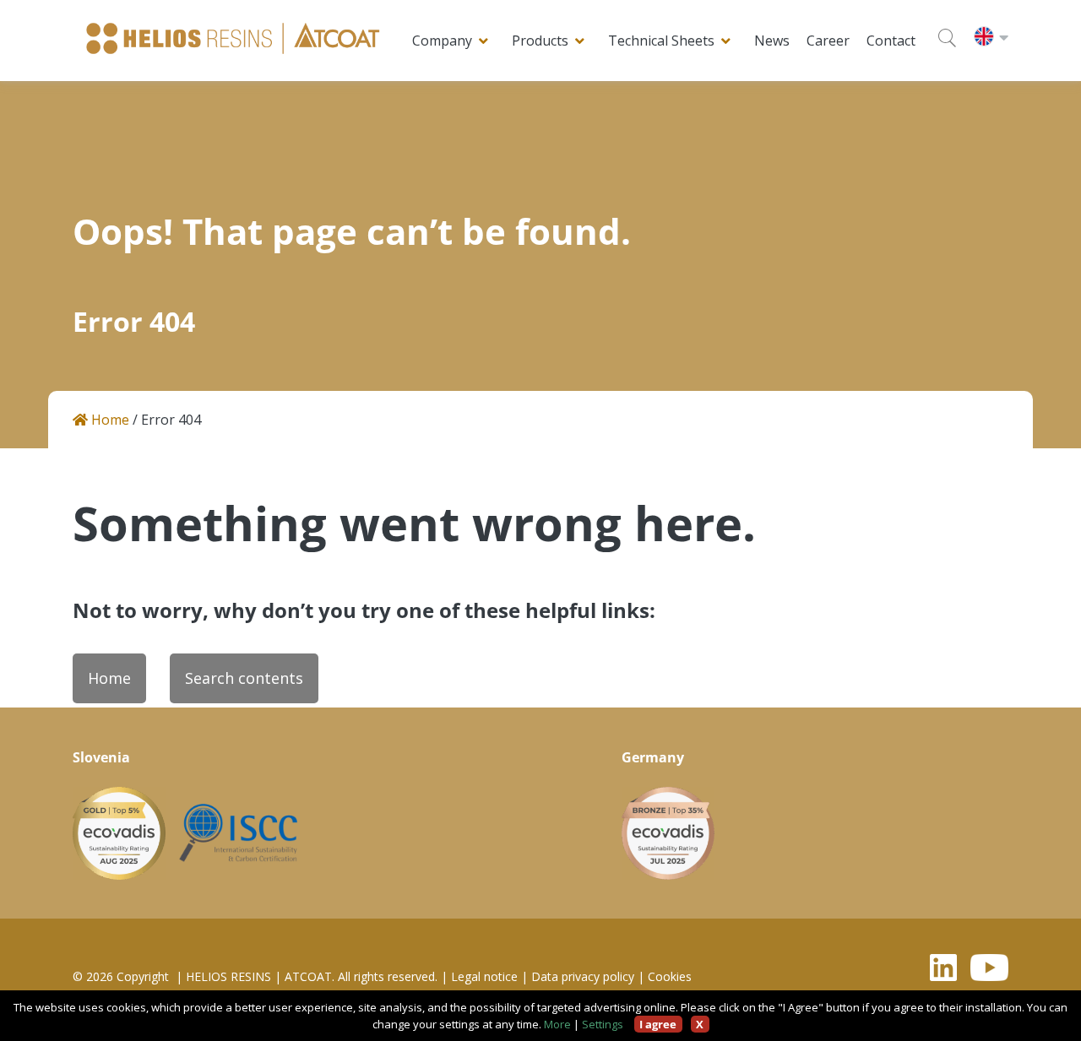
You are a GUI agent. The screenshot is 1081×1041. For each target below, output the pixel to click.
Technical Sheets (661, 40)
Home (108, 420)
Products (540, 40)
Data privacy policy (582, 976)
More (557, 1024)
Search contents (244, 678)
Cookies (670, 976)
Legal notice (484, 976)
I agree (657, 1024)
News (772, 40)
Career (828, 40)
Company (442, 40)
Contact (890, 40)
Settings (602, 1024)
